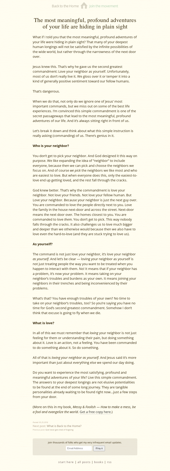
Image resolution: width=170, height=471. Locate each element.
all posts (84, 462)
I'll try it (99, 448)
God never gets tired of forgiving (59, 429)
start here (66, 462)
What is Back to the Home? (64, 426)
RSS (109, 462)
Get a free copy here (95, 412)
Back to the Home (65, 5)
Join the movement (103, 5)
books (98, 462)
